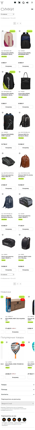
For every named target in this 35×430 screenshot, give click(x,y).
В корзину (9, 66)
